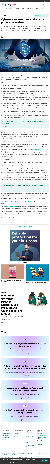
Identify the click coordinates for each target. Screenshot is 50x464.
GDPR (37, 8)
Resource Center (29, 8)
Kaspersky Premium (6, 437)
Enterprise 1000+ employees (42, 1)
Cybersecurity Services (41, 435)
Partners (11, 457)
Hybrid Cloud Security (41, 442)
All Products (16, 439)
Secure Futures (43, 8)
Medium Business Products (29, 431)
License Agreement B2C (6, 454)
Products (4, 8)
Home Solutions (5, 430)
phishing (30, 226)
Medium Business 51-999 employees (30, 1)
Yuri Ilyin (5, 37)
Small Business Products (19, 430)
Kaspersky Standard (6, 433)
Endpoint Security (40, 440)
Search (48, 15)
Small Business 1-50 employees (18, 1)
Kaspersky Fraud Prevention (11, 206)
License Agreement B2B (14, 454)
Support (23, 8)
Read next (4, 292)
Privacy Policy (23, 453)
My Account (44, 4)
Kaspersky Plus (5, 435)
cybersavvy (4, 15)
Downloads (17, 8)
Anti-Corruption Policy (29, 453)
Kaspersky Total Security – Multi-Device (21, 201)
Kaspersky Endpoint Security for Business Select (30, 441)
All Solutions (4, 439)
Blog (4, 11)
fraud (25, 226)
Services (10, 8)
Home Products (9, 1)
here (14, 217)
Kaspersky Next (28, 434)
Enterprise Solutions (41, 430)
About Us (8, 457)
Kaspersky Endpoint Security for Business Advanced (30, 445)
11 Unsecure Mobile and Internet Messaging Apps (36, 282)
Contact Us (4, 457)
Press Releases (24, 457)
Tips (26, 339)
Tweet (4, 126)
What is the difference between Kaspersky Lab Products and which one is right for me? (11, 304)
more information (18, 462)
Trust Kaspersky (29, 457)
